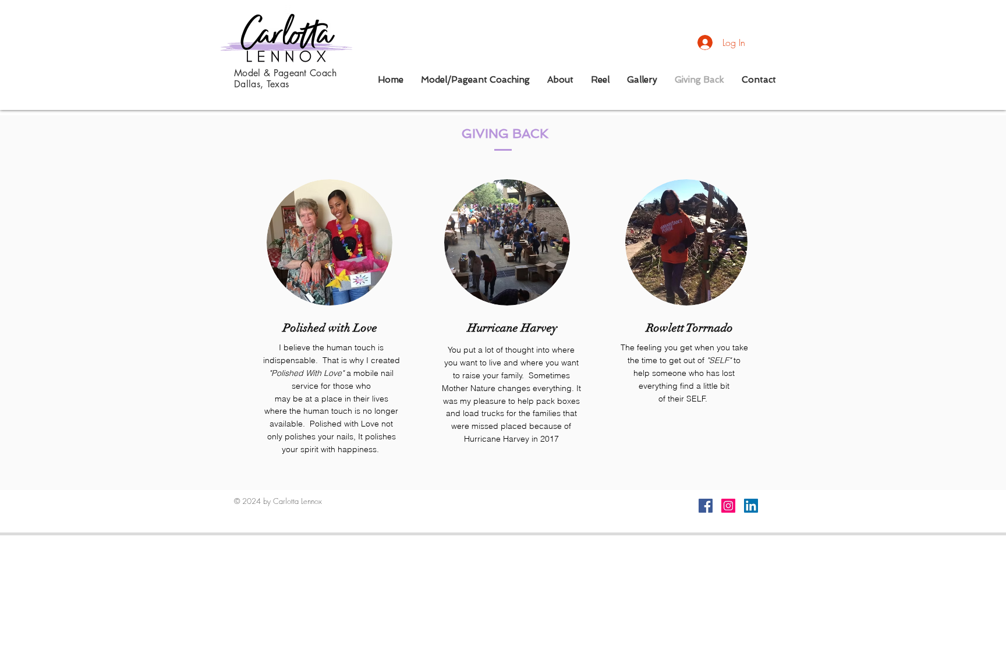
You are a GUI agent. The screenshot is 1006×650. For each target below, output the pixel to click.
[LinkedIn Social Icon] (751, 506)
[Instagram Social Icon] (728, 506)
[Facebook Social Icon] (706, 506)
